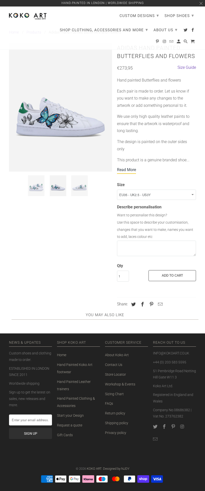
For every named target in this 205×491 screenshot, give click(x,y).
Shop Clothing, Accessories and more (104, 29)
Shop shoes (179, 15)
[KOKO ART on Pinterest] (173, 426)
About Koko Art (117, 355)
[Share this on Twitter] (133, 304)
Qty (120, 265)
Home (61, 355)
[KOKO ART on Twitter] (155, 426)
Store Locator (115, 374)
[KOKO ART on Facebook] (165, 426)
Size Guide (187, 67)
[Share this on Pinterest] (151, 304)
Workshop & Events (120, 384)
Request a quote (69, 425)
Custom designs (139, 15)
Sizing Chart (114, 394)
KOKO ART (94, 468)
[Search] (186, 42)
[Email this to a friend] (160, 304)
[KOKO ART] (27, 15)
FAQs (109, 403)
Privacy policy (115, 433)
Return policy (115, 413)
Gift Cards (65, 435)
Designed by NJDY (116, 468)
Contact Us (113, 365)
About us (166, 29)
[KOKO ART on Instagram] (182, 426)
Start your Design (70, 415)
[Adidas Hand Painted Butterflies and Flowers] (60, 107)
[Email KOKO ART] (155, 439)
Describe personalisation (139, 207)
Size (121, 184)
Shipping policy (116, 423)
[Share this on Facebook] (142, 304)
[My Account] (179, 42)
